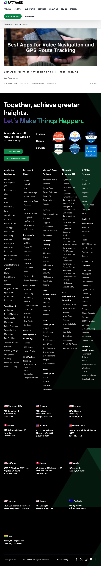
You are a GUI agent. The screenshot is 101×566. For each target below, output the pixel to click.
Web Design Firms (87, 369)
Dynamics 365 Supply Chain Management (69, 203)
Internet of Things (86, 355)
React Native (9, 277)
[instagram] (86, 559)
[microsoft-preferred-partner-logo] (91, 145)
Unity (45, 377)
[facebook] (76, 559)
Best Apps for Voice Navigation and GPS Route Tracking (41, 71)
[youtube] (91, 559)
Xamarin (7, 284)
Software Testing (89, 364)
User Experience (89, 375)
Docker (46, 261)
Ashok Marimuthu (12, 83)
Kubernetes (48, 265)
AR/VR (84, 360)
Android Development (10, 181)
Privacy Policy (62, 559)
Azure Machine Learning (30, 366)
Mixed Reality (68, 287)
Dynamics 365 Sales (69, 217)
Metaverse (47, 389)
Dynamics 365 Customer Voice (69, 275)
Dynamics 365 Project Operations (69, 257)
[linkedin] (96, 559)
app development (38, 83)
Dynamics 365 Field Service (69, 249)
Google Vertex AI (31, 377)
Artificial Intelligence (67, 281)
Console (46, 385)
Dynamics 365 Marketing (69, 224)
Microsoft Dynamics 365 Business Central (70, 241)
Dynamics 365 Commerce (69, 211)
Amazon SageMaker (28, 372)
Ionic (6, 281)
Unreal (46, 381)
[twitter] (81, 559)
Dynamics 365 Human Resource (70, 195)
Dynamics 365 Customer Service (69, 231)
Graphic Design (88, 379)
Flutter (7, 273)
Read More (93, 83)
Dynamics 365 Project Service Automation (69, 267)
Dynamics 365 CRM (69, 189)
